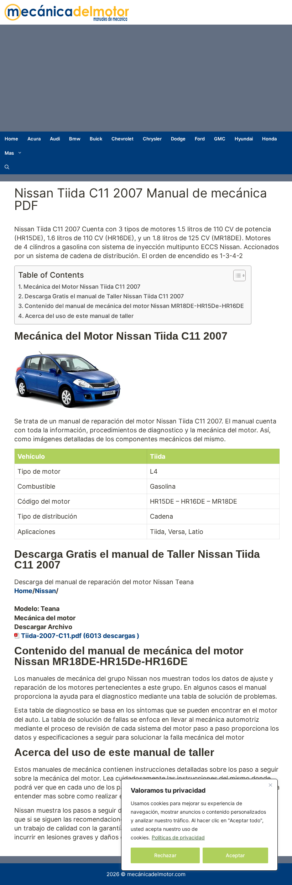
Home (11, 139)
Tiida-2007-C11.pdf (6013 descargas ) (80, 635)
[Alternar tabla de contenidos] (236, 275)
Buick (96, 139)
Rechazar (165, 855)
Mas (9, 153)
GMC (219, 139)
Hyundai (244, 139)
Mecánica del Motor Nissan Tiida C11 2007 (82, 286)
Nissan (45, 591)
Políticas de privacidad (178, 837)
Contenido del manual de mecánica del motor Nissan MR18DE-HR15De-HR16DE (134, 305)
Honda (269, 139)
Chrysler (152, 139)
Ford (200, 139)
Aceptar (235, 855)
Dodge (178, 139)
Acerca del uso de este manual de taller (79, 315)
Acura (34, 139)
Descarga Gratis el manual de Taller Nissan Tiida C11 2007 (104, 296)
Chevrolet (122, 139)
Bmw (74, 139)
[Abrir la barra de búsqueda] (7, 167)
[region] (199, 825)
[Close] (270, 785)
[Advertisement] (146, 78)
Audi (55, 139)
